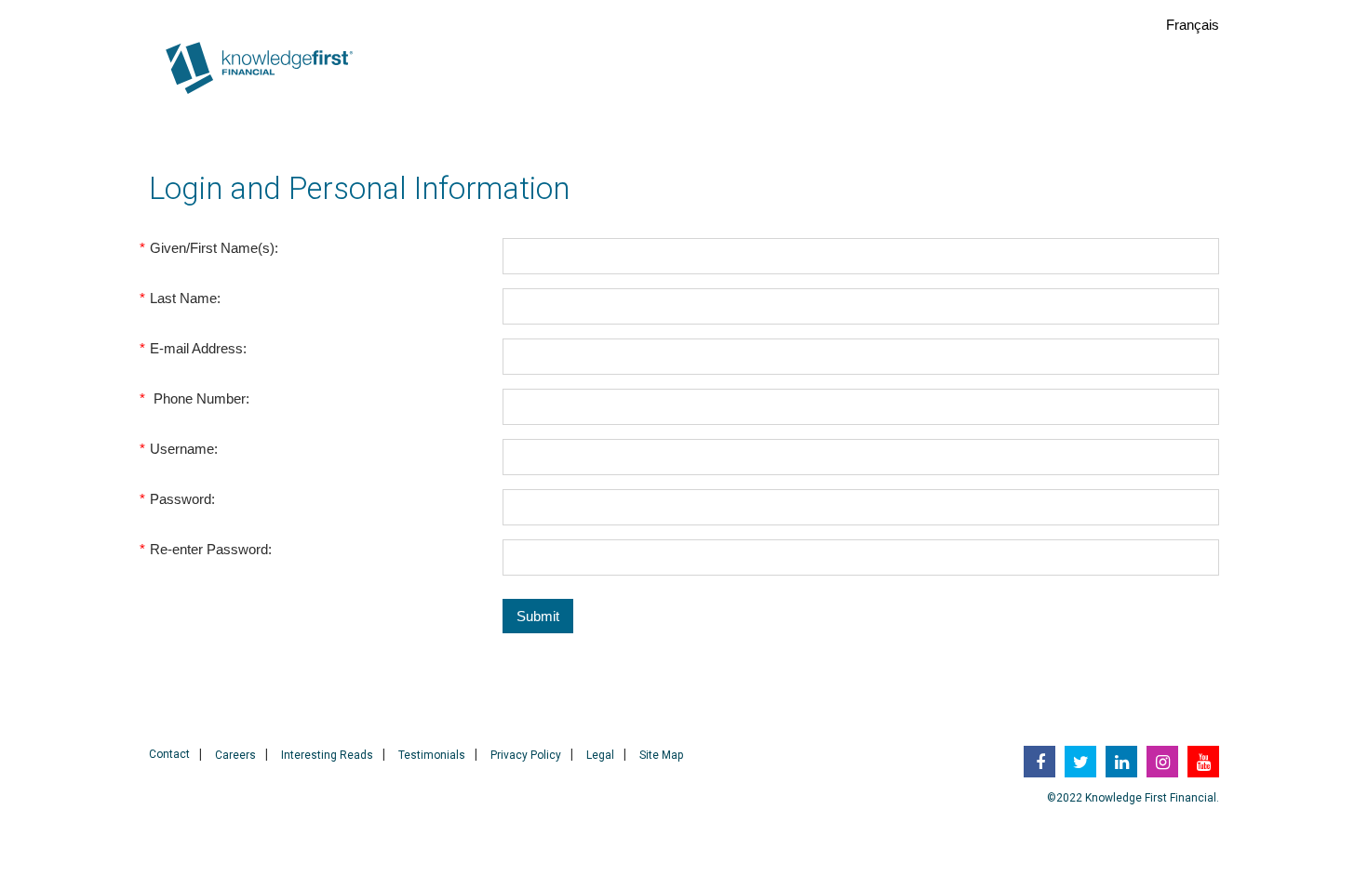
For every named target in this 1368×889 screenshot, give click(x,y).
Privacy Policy (525, 755)
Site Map (661, 755)
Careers (235, 755)
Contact (169, 754)
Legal (600, 755)
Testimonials (431, 755)
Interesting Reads (327, 755)
